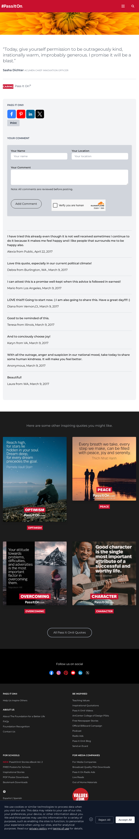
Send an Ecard (80, 746)
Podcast (76, 730)
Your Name (18, 150)
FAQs (6, 721)
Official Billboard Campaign (87, 725)
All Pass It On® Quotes (69, 632)
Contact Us (9, 731)
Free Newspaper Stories (85, 720)
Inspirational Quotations (85, 705)
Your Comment (21, 167)
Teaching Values (81, 700)
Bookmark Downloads (15, 782)
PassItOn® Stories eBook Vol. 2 (23, 762)
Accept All (125, 819)
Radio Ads (77, 736)
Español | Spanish (12, 798)
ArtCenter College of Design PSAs (90, 715)
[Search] (133, 6)
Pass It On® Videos (82, 710)
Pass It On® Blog (81, 741)
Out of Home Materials (84, 782)
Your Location (80, 150)
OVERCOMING (35, 611)
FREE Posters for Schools (16, 767)
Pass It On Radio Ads (83, 772)
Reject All (104, 819)
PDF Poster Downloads (16, 777)
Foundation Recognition (16, 726)
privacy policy (38, 828)
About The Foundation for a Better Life (24, 716)
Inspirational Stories (13, 772)
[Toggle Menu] (123, 6)
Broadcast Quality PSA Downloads (91, 767)
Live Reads (78, 777)
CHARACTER (104, 611)
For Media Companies (84, 762)
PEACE (104, 506)
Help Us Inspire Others (15, 700)
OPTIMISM (35, 527)
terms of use (61, 828)
